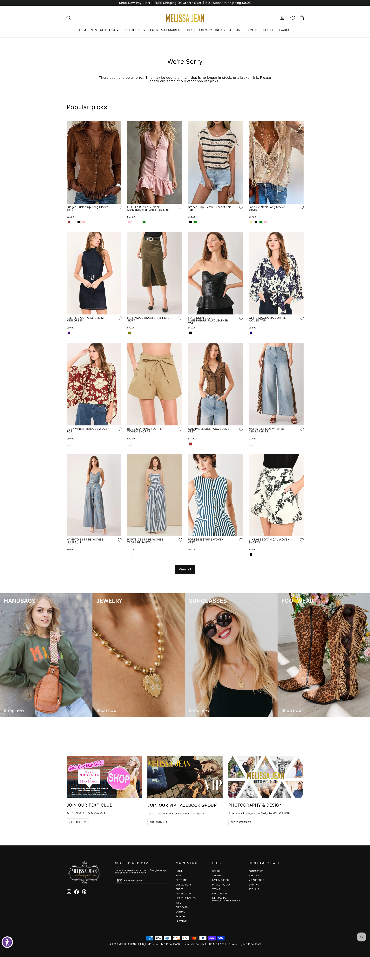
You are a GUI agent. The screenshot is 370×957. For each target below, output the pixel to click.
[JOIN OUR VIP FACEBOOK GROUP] (185, 777)
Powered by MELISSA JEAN (245, 944)
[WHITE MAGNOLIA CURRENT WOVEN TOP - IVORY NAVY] (251, 332)
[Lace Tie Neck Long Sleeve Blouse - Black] (256, 222)
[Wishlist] (292, 18)
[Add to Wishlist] (116, 210)
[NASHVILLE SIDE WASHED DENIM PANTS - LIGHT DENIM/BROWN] (251, 443)
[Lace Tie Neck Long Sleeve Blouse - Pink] (265, 222)
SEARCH (268, 29)
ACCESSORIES (171, 29)
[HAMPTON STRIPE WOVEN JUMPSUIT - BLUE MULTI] (69, 554)
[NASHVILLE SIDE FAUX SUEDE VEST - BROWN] (190, 443)
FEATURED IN (219, 893)
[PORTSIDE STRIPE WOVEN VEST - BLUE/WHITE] (190, 554)
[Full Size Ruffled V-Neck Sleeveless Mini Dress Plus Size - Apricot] (134, 222)
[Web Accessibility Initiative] (7, 942)
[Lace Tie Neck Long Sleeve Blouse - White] (270, 222)
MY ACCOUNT (256, 880)
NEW (94, 29)
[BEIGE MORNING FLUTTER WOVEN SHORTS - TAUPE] (129, 443)
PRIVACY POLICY (221, 884)
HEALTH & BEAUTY (199, 29)
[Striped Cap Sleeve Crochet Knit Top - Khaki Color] (200, 222)
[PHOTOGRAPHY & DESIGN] (266, 777)
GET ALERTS (77, 822)
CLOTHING (108, 29)
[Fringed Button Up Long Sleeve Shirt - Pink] (83, 222)
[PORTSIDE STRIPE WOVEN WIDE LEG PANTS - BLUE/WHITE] (129, 554)
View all (185, 569)
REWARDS (284, 29)
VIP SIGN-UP (158, 822)
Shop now (14, 710)
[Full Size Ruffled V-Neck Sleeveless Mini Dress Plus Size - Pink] (129, 222)
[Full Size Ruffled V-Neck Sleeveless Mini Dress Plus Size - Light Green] (144, 222)
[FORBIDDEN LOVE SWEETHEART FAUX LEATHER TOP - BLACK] (190, 332)
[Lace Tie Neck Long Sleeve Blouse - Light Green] (260, 222)
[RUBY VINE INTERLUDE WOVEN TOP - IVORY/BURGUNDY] (69, 443)
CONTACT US (256, 871)
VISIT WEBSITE (241, 822)
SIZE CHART (255, 875)
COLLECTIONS (132, 29)
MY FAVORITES (220, 880)
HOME (83, 29)
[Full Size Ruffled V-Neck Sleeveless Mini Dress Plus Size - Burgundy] (139, 222)
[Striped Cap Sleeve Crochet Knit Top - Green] (195, 222)
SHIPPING (217, 875)
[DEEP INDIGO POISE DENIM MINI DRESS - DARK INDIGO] (69, 332)
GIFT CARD (236, 29)
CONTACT (253, 29)
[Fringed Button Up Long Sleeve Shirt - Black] (78, 222)
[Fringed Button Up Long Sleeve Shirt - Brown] (69, 222)
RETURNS (254, 889)
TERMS (216, 889)
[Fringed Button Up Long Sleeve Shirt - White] (74, 222)
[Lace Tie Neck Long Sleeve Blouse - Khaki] (251, 222)
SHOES (153, 29)
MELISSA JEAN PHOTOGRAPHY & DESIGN (226, 899)
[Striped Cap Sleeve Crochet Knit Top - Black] (190, 222)
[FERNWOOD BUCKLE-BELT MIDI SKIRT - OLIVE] (129, 332)
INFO (219, 29)
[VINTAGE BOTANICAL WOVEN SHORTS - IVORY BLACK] (251, 554)
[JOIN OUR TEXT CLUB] (104, 777)
